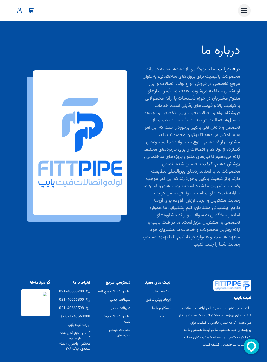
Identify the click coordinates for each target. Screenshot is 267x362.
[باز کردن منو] (244, 10)
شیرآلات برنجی (120, 308)
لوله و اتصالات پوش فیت (116, 319)
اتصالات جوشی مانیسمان (119, 332)
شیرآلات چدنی (120, 300)
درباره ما (165, 317)
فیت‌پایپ (226, 69)
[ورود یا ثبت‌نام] (19, 10)
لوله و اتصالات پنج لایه (114, 291)
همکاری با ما (161, 308)
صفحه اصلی (162, 291)
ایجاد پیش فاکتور (158, 300)
